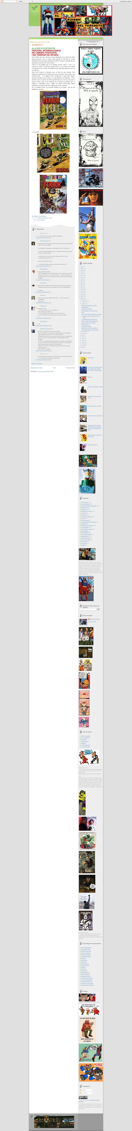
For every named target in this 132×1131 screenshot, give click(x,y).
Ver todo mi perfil (92, 621)
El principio (83, 513)
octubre (84, 303)
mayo (83, 338)
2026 (81, 266)
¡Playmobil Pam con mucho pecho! (89, 310)
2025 (81, 268)
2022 (81, 273)
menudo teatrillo (85, 527)
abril (83, 340)
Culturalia (83, 958)
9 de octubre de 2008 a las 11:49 (43, 292)
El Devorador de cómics (86, 981)
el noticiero (83, 509)
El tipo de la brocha (85, 974)
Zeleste (43, 305)
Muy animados (84, 531)
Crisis (82, 312)
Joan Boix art (84, 970)
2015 (81, 286)
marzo (83, 342)
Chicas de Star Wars (92, 444)
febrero (83, 344)
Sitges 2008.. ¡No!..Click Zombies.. (89, 328)
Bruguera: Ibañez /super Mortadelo (89, 321)
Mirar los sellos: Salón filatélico (88, 322)
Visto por (83, 545)
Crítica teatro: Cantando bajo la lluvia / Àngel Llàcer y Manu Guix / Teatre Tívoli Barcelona (95, 369)
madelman (83, 523)
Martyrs (48, 83)
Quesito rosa (84, 960)
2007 (81, 347)
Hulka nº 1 (90, 377)
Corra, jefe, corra (85, 965)
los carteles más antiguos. (39, 216)
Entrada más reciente (36, 367)
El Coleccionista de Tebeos (87, 985)
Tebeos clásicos (85, 741)
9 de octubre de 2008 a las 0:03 (43, 279)
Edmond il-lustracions (86, 951)
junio (83, 336)
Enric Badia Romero (86, 949)
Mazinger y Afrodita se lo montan (89, 305)
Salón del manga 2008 (86, 309)
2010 (81, 294)
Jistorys (83, 518)
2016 (81, 284)
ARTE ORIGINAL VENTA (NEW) (88, 505)
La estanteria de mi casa (87, 978)
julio (83, 335)
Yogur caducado (85, 963)
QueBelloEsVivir (85, 536)
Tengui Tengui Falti (85, 539)
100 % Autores (84, 502)
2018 (81, 280)
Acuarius (44, 321)
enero (83, 345)
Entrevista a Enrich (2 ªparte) (94, 406)
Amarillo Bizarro (85, 307)
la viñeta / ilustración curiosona (88, 522)
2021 (81, 275)
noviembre (84, 301)
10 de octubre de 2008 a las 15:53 (44, 325)
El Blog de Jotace (85, 972)
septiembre (84, 331)
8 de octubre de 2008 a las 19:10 (43, 237)
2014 (81, 287)
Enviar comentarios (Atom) (46, 371)
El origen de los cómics (86, 511)
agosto (83, 333)
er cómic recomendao (86, 516)
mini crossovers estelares (87, 529)
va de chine (84, 543)
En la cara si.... (91, 357)
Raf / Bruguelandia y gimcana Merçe (89, 329)
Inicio (54, 367)
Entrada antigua (70, 367)
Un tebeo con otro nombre (87, 983)
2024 (81, 270)
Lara (43, 295)
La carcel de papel (85, 746)
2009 (81, 296)
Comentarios (84, 1093)
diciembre (84, 300)
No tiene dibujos (85, 532)
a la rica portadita (41, 219)
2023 (81, 272)
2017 (81, 282)
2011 (81, 293)
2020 (81, 277)
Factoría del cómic (85, 745)
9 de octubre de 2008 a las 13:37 (43, 302)
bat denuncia (84, 507)
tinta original (84, 541)
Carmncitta (83, 961)
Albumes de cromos (86, 976)
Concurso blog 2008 (86, 326)
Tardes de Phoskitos (86, 954)
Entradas (83, 1090)
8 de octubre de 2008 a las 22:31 (43, 266)
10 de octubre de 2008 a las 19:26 (44, 350)
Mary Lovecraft (45, 240)
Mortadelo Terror (85, 324)
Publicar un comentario (36, 363)
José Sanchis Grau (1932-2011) (95, 415)
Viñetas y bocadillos (85, 736)
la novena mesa (85, 520)
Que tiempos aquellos (86, 534)
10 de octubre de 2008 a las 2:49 (43, 318)
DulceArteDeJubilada (86, 947)
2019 (81, 279)
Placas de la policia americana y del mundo (91, 314)
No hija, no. (83, 969)
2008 (81, 298)
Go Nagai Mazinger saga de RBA (89, 319)
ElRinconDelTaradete (46, 328)
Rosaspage (84, 739)
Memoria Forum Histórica (87, 525)
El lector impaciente (85, 953)
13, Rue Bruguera (85, 737)
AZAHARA (44, 269)
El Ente (43, 282)
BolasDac (83, 967)
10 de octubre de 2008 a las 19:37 (44, 359)
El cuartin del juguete (86, 956)
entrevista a (84, 514)
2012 (81, 291)
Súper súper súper (85, 538)
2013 (81, 289)
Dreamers (83, 743)
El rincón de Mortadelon (86, 979)
